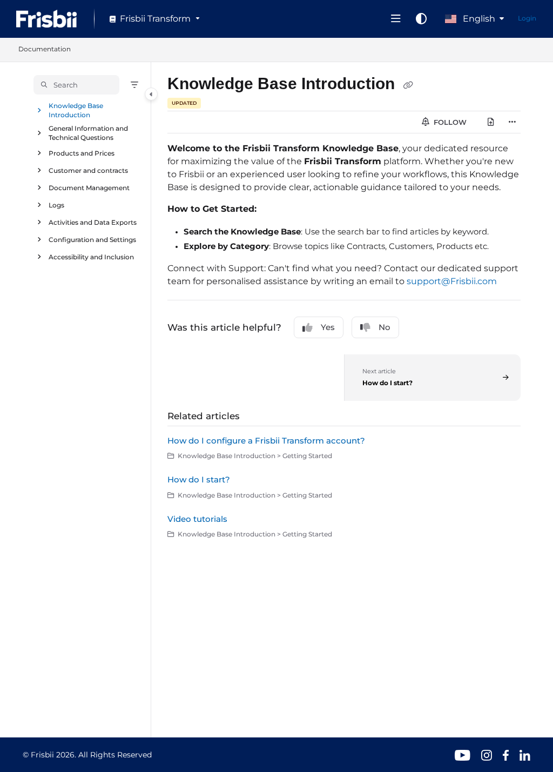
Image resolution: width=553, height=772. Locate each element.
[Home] (46, 19)
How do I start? (198, 479)
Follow (449, 122)
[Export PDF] (491, 122)
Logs (56, 204)
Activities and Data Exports (93, 222)
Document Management (89, 187)
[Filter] (134, 84)
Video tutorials (197, 519)
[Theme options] (421, 19)
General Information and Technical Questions (88, 133)
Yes (328, 327)
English (478, 19)
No (384, 327)
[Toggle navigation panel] (151, 94)
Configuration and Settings (92, 239)
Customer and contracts (88, 170)
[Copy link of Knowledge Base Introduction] (407, 84)
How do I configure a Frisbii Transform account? (266, 440)
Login (527, 18)
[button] (76, 85)
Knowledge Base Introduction (76, 110)
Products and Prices (81, 153)
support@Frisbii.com (452, 281)
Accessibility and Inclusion (91, 256)
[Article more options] (512, 122)
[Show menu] (395, 19)
